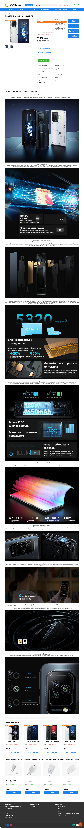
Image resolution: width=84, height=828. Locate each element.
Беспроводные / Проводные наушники (54, 759)
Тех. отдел (32, 806)
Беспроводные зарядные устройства (33, 759)
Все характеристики (41, 82)
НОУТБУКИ (33, 9)
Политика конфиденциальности (12, 810)
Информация (8, 804)
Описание (8, 91)
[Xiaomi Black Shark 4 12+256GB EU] (32, 732)
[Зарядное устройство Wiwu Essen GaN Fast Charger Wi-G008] (51, 769)
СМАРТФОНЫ (11, 9)
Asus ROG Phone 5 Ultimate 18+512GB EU (12, 742)
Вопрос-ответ (35, 91)
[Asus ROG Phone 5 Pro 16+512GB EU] (51, 732)
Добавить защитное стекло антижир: (43, 41)
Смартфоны (9, 13)
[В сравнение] (21, 728)
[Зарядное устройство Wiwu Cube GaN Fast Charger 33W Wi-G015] (32, 769)
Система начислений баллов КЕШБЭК (13, 806)
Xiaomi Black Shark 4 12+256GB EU (32, 741)
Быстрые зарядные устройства (14, 759)
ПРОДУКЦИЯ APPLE (45, 9)
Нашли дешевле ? (43, 60)
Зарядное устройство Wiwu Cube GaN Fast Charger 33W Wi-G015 (32, 778)
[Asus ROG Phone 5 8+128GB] (70, 732)
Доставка (7, 818)
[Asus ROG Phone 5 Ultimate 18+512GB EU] (13, 732)
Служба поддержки (35, 804)
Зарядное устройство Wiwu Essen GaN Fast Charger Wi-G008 (51, 778)
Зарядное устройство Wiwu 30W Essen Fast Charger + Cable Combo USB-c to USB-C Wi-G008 (13, 779)
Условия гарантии (8, 817)
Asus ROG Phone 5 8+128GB (69, 741)
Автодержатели (79, 759)
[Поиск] (55, 5)
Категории (29, 5)
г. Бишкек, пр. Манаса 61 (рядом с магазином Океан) (68, 813)
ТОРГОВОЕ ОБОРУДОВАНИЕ (61, 9)
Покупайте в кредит (9, 815)
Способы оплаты (8, 813)
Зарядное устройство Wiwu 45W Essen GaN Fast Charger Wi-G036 (70, 778)
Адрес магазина (8, 811)
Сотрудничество (8, 808)
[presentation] (5, 780)
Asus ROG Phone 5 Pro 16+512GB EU (51, 741)
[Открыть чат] (80, 824)
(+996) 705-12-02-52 (63, 5)
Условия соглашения (9, 820)
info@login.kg (59, 808)
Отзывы (25, 91)
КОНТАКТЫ (75, 9)
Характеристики (16, 91)
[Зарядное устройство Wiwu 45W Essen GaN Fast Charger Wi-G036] (70, 769)
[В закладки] (21, 726)
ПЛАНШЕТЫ (22, 9)
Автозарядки (69, 759)
